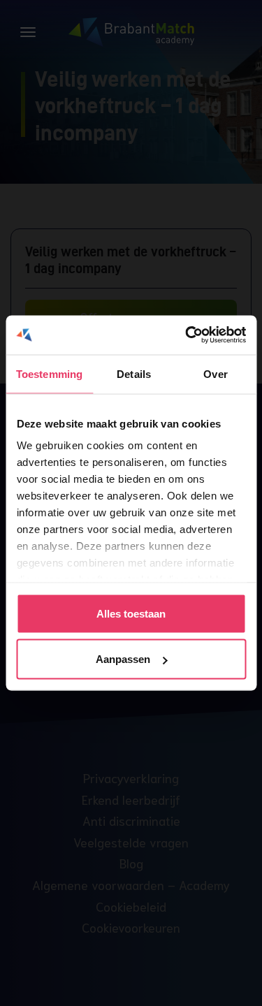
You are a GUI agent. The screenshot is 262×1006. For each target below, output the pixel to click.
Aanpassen (123, 659)
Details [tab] (134, 373)
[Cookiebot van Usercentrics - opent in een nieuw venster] (186, 335)
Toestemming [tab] (49, 373)
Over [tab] (215, 373)
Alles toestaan (131, 613)
